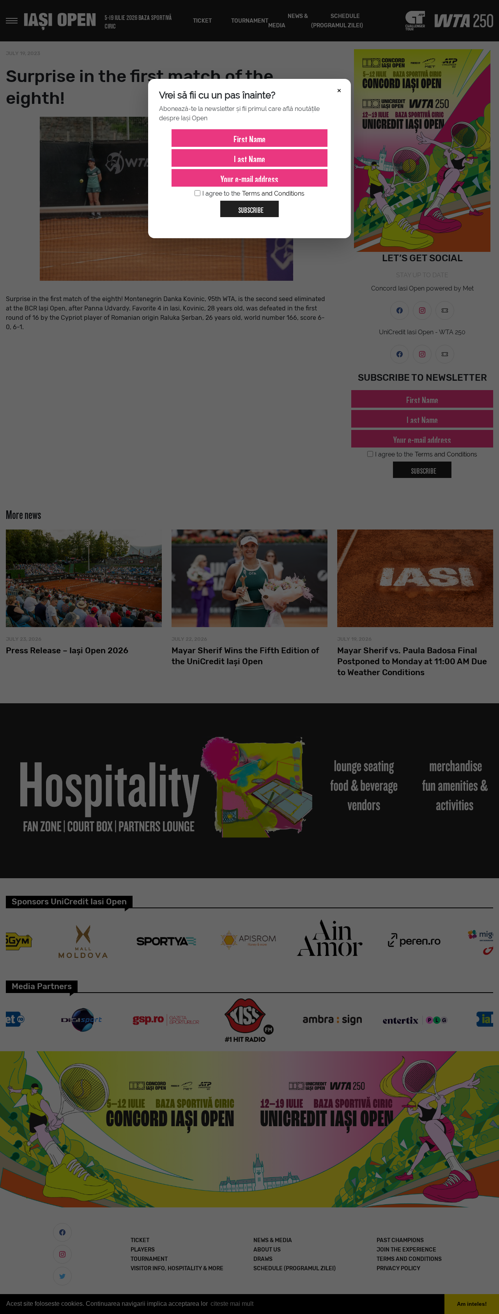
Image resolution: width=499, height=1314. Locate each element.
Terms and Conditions (273, 193)
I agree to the (253, 193)
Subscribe (251, 208)
